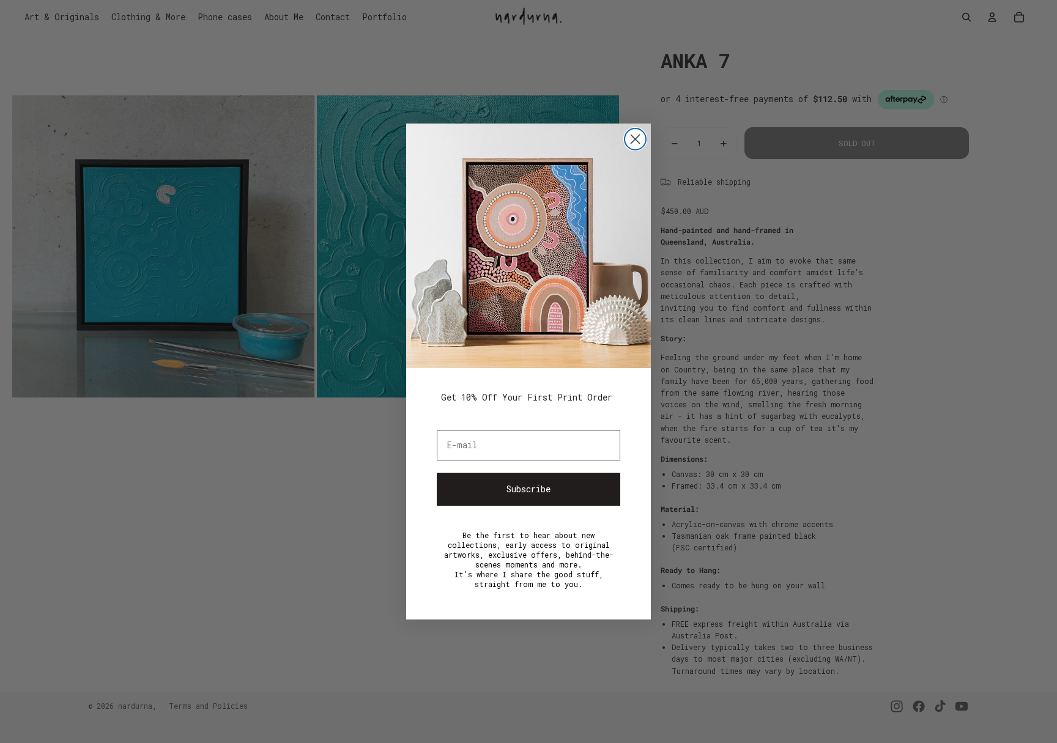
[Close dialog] (635, 139)
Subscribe (528, 489)
